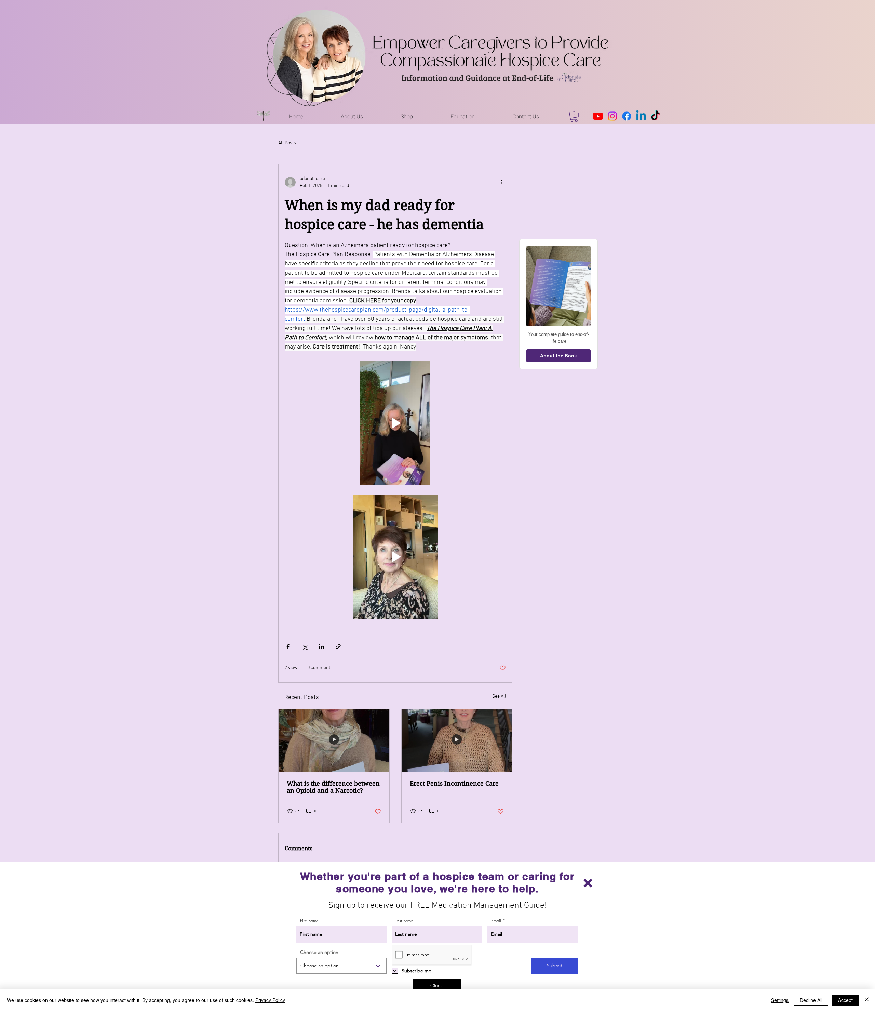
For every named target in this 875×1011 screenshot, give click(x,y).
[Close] (867, 1000)
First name (309, 921)
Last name (404, 921)
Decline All (811, 1000)
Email (496, 921)
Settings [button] (780, 1000)
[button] (587, 883)
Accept (845, 1000)
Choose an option (319, 952)
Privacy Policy (270, 1000)
